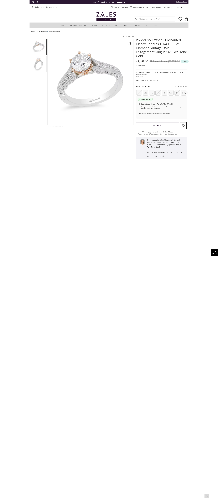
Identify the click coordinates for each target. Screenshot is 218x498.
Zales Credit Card (155, 7)
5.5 (152, 93)
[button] (38, 2)
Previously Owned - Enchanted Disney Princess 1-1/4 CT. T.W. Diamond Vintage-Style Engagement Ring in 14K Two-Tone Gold (161, 48)
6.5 (177, 93)
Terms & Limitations (164, 113)
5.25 (145, 93)
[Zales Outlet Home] (106, 16)
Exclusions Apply (140, 65)
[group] (39, 47)
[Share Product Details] (129, 43)
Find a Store (39, 7)
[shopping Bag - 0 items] (186, 19)
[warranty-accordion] (185, 104)
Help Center (53, 7)
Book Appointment (121, 7)
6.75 (183, 93)
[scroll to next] (186, 93)
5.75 (158, 93)
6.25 (170, 93)
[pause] (32, 2)
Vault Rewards (138, 7)
